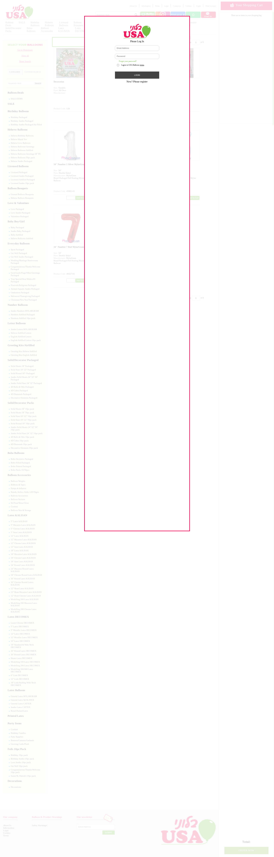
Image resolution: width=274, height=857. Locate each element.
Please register (140, 81)
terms (142, 65)
